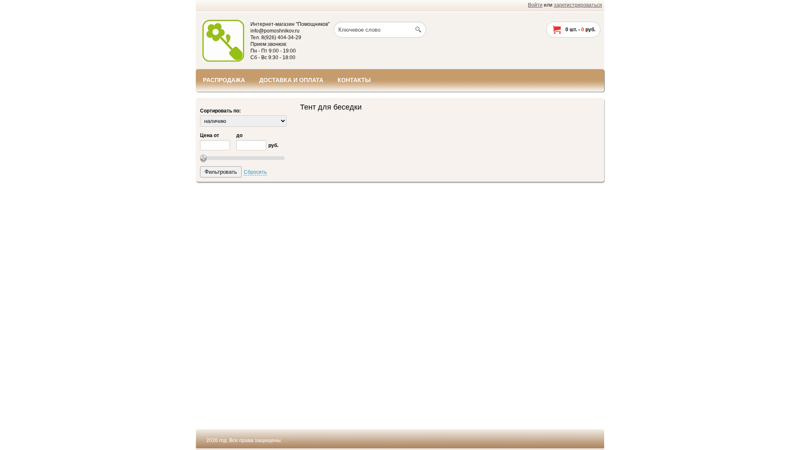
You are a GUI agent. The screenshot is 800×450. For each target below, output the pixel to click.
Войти (535, 5)
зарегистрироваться (578, 5)
